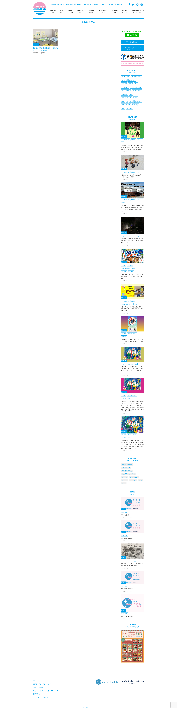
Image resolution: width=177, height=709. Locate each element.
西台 (140, 480)
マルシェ (124, 477)
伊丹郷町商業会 (127, 471)
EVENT (36, 44)
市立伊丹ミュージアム (128, 474)
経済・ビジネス (126, 105)
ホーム (35, 681)
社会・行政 (138, 101)
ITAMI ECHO (125, 77)
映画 (123, 101)
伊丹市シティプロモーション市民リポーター (132, 48)
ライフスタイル (137, 91)
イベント (124, 480)
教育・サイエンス (126, 98)
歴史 (131, 101)
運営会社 (36, 694)
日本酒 (135, 98)
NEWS (123, 509)
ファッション (125, 87)
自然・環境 (135, 105)
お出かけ (124, 80)
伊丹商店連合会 (127, 464)
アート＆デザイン (136, 77)
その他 (131, 84)
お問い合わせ (38, 687)
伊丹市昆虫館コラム (132, 42)
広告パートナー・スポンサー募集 (132, 63)
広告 (131, 94)
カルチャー (132, 80)
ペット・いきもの (126, 91)
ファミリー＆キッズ (136, 87)
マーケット (133, 480)
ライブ (123, 483)
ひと (136, 84)
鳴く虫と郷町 (134, 477)
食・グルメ (129, 108)
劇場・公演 (125, 94)
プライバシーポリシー (41, 697)
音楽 (123, 108)
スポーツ (124, 84)
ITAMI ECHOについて (42, 684)
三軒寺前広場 (126, 468)
